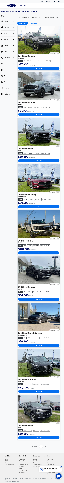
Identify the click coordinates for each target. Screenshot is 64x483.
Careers (49, 461)
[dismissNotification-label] (61, 467)
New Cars (22, 459)
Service (35, 459)
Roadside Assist (38, 466)
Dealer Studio (15, 481)
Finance (21, 466)
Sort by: (47, 17)
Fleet (20, 468)
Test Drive (22, 472)
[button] (58, 5)
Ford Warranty (37, 465)
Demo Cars (22, 461)
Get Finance (39, 68)
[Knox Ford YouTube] (59, 1)
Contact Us (50, 465)
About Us (50, 459)
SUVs (6, 461)
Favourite (52, 53)
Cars (6, 459)
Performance (9, 463)
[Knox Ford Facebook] (55, 1)
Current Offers (23, 465)
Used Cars (22, 463)
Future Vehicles (9, 465)
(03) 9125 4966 (45, 1)
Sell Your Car (23, 470)
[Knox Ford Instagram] (57, 1)
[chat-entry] (59, 476)
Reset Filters (22, 23)
